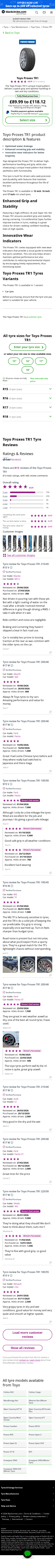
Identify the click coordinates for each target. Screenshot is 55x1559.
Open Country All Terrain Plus (39, 1410)
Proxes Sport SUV (36, 1443)
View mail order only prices (39, 379)
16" (28, 361)
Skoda (17, 1203)
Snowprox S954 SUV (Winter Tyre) (12, 1470)
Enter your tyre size (27, 347)
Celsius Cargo (35, 1392)
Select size (27, 120)
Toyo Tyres (35, 27)
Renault (18, 1283)
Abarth (17, 674)
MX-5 (17, 578)
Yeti (16, 1206)
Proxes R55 (8, 1434)
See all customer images (21, 555)
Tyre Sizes (5, 1500)
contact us (24, 1360)
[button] (36, 12)
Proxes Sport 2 (35, 1434)
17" (41, 361)
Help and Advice (8, 1506)
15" (14, 361)
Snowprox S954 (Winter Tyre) (39, 1461)
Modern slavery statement (34, 1516)
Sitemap (5, 1519)
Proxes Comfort (10, 1426)
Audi (16, 1098)
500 (16, 676)
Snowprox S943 (10, 1460)
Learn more (44, 113)
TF (16, 897)
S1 (16, 1101)
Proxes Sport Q (10, 1443)
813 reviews (39, 81)
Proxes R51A (34, 1426)
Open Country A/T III (13, 1409)
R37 (30, 1451)
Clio (16, 1286)
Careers (29, 1519)
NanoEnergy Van (11, 1400)
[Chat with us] (27, 1553)
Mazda (17, 575)
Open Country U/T (37, 1417)
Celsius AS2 (9, 1392)
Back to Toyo (12, 32)
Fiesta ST (19, 999)
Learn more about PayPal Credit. (33, 1548)
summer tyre (34, 316)
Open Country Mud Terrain (12, 1418)
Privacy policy (14, 1516)
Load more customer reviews (28, 1334)
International (17, 1519)
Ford (16, 733)
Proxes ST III (9, 1451)
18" (28, 370)
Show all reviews (23, 1348)
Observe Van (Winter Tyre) (38, 1401)
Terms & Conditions (32, 1513)
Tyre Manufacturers (19, 27)
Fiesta (17, 736)
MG (15, 894)
